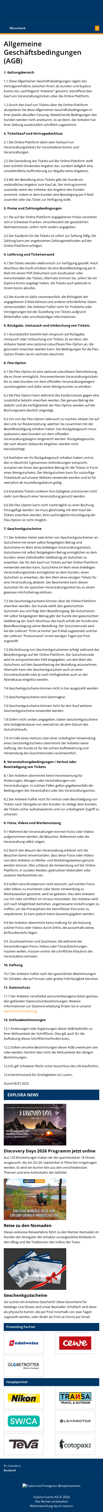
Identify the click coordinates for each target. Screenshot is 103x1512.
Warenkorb (18, 28)
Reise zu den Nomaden (28, 1225)
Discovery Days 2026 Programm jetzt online (50, 1151)
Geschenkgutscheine (25, 1295)
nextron (67, 1506)
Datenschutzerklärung (20, 1011)
